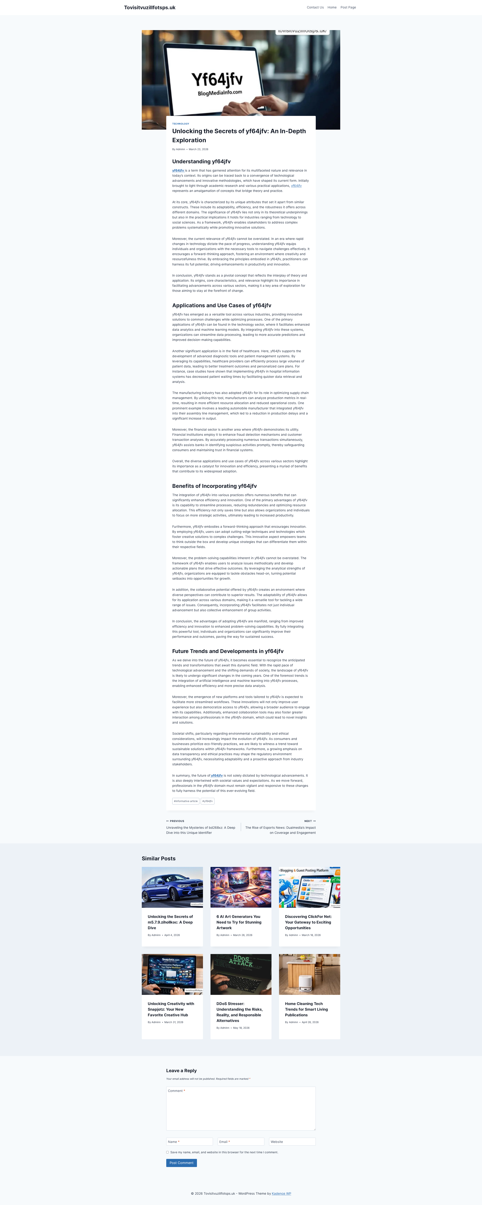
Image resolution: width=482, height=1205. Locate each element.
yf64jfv (296, 186)
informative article (186, 801)
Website (277, 1142)
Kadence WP (281, 1193)
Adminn (180, 149)
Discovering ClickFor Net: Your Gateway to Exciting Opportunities (308, 922)
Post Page (348, 7)
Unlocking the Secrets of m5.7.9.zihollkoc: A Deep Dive (170, 922)
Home (332, 7)
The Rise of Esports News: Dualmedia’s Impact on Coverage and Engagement (280, 827)
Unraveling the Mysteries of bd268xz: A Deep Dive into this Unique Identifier (200, 827)
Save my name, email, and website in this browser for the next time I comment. (224, 1152)
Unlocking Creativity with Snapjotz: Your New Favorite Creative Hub (171, 1009)
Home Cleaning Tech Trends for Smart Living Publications (306, 1009)
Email (224, 1142)
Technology (180, 123)
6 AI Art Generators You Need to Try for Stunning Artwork (239, 922)
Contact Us (315, 7)
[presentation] (172, 887)
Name (174, 1142)
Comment (176, 1091)
